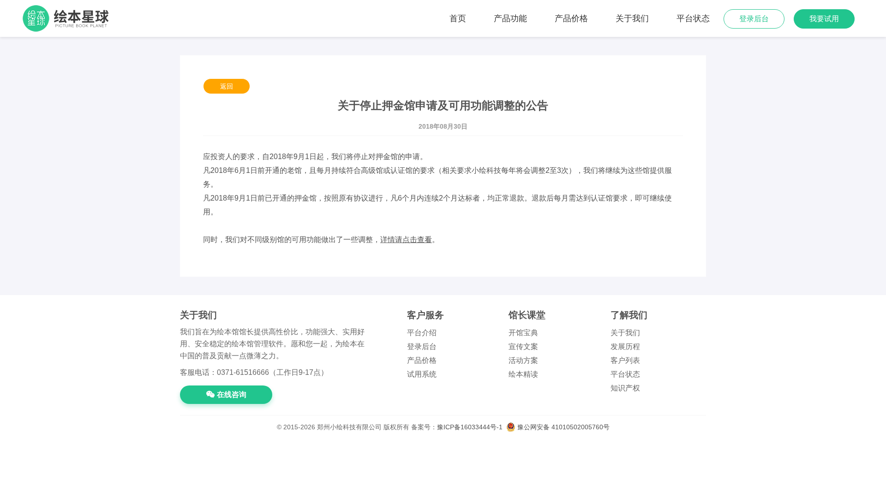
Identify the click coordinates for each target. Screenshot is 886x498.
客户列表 (625, 360)
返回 (226, 86)
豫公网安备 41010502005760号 (562, 427)
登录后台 (754, 19)
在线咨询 (231, 394)
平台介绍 (422, 333)
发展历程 (625, 346)
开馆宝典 (523, 333)
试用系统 (422, 374)
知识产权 (625, 388)
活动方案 (523, 360)
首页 (457, 18)
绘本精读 (523, 374)
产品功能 (510, 18)
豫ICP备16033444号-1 (470, 427)
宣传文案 (523, 346)
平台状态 (693, 18)
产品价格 (571, 18)
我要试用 (824, 19)
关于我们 (632, 18)
